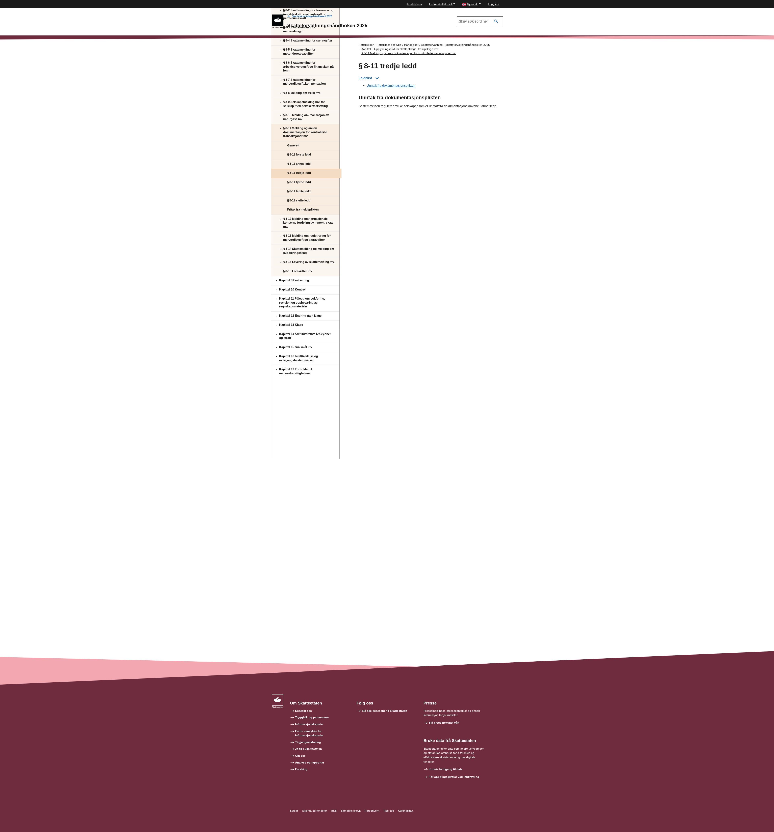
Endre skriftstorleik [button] (441, 4)
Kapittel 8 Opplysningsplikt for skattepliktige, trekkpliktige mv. (399, 49)
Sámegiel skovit (351, 810)
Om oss (300, 755)
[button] (471, 4)
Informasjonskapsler (309, 724)
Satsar (294, 810)
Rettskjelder (366, 44)
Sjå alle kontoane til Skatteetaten (384, 710)
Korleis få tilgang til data (446, 769)
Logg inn (493, 4)
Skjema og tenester (314, 810)
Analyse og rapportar (309, 762)
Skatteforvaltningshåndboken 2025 (312, 16)
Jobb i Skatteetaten (308, 748)
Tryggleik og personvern (312, 717)
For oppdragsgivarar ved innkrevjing (454, 776)
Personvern (372, 810)
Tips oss (388, 810)
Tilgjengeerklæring (308, 742)
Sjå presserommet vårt (444, 722)
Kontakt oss (414, 4)
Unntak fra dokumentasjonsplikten (391, 85)
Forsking (301, 769)
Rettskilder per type (389, 44)
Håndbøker (411, 44)
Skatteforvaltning (432, 44)
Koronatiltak (405, 810)
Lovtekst (365, 78)
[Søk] (496, 21)
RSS (334, 810)
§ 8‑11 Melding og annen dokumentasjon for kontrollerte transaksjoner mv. (408, 53)
